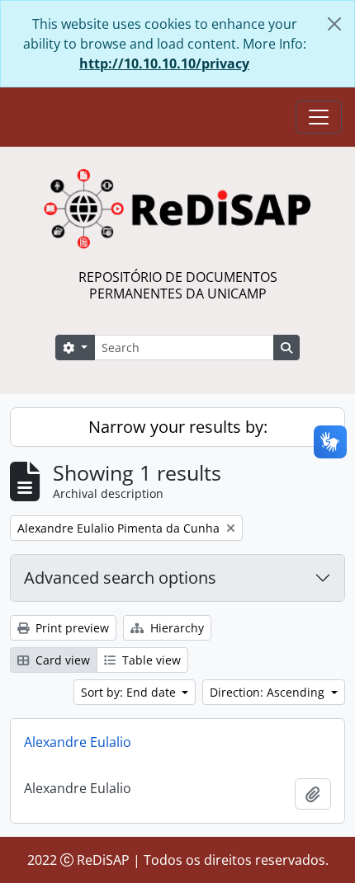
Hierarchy (175, 628)
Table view (150, 660)
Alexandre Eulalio (77, 742)
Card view (61, 660)
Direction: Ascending (269, 692)
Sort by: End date (130, 692)
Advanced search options (120, 577)
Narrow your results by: (177, 427)
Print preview (70, 628)
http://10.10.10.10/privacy (164, 63)
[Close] (334, 24)
